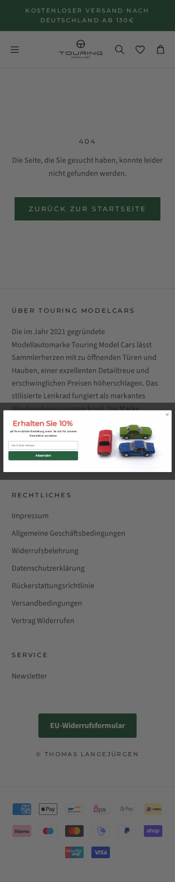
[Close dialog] (167, 414)
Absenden (43, 456)
